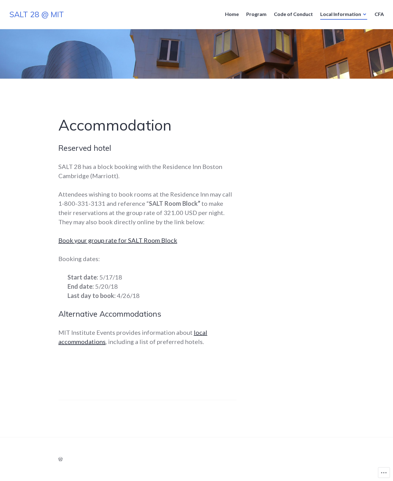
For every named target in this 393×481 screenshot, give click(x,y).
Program (256, 14)
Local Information (340, 14)
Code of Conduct (293, 14)
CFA (379, 14)
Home (232, 14)
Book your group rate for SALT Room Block (117, 240)
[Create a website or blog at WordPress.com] (60, 459)
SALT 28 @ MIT (36, 14)
